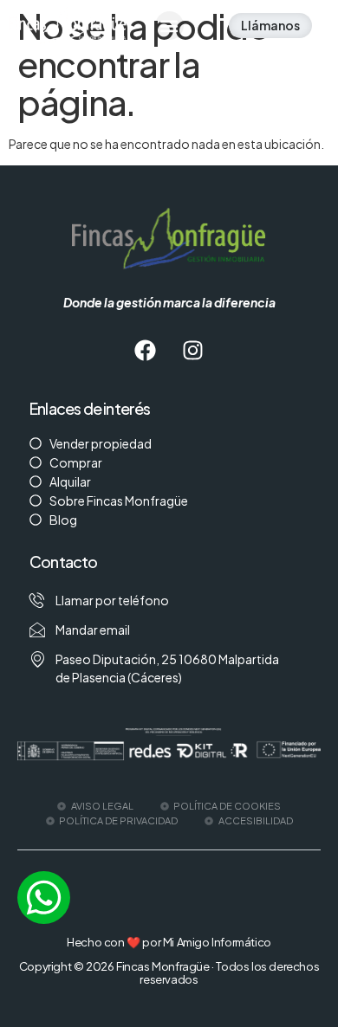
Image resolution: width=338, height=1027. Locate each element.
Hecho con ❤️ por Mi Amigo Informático (169, 942)
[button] (169, 25)
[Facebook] (145, 350)
